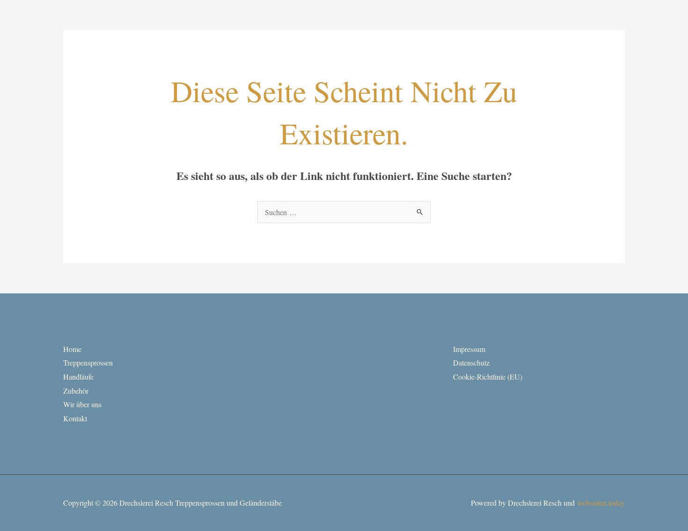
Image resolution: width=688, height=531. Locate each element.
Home (72, 349)
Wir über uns (82, 404)
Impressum (469, 349)
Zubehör (75, 391)
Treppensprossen (88, 362)
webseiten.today (601, 503)
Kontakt (75, 418)
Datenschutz (471, 362)
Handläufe (78, 376)
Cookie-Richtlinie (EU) (487, 376)
